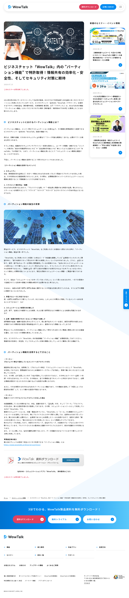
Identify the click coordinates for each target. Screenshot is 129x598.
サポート (71, 555)
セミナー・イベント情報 (19, 498)
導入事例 (40, 547)
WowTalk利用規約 (50, 576)
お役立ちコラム (9, 565)
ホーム (6, 498)
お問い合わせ (108, 7)
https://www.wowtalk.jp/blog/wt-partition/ (22, 445)
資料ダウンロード (89, 7)
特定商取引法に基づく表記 (13, 581)
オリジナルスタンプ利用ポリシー (30, 576)
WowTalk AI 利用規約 (67, 576)
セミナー (10, 555)
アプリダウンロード (45, 581)
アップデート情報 (36, 565)
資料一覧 (40, 555)
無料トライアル (126, 296)
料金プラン (72, 547)
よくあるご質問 (52, 565)
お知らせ (22, 565)
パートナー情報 (30, 581)
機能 (8, 547)
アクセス (87, 583)
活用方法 (102, 547)
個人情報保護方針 (10, 576)
